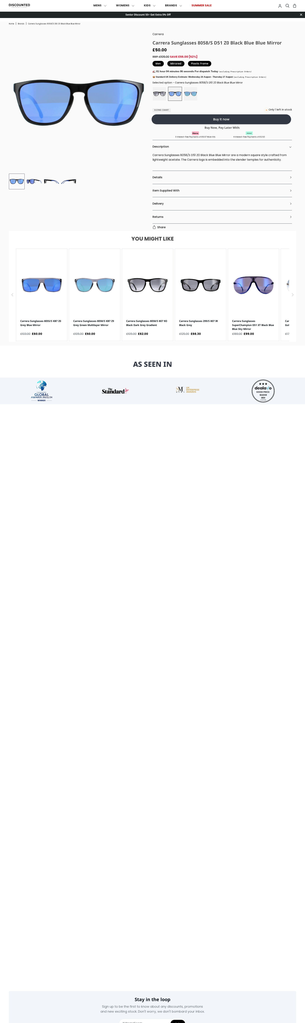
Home (11, 24)
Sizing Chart (161, 110)
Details (157, 177)
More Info (211, 137)
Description (160, 147)
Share (161, 227)
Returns (157, 217)
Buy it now (221, 119)
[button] (12, 295)
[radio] (159, 94)
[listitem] (41, 295)
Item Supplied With (166, 191)
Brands (21, 24)
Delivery (158, 204)
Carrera (158, 34)
